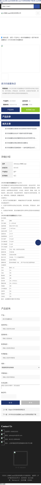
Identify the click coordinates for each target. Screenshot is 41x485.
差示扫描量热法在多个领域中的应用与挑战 (18, 133)
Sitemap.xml (15, 480)
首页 (11, 37)
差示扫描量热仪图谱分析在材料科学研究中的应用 (21, 128)
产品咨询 (10, 109)
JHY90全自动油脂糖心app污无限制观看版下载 (22, 414)
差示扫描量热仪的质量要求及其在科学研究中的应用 (21, 138)
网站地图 (2, 484)
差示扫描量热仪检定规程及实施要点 (16, 143)
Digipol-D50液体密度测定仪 (16, 409)
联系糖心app (30, 109)
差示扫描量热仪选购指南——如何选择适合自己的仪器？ (21, 147)
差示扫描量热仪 (25, 37)
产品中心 (17, 37)
